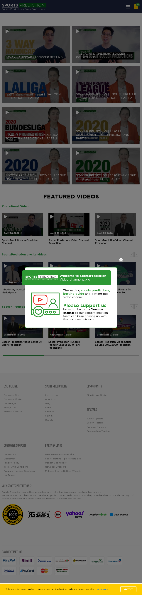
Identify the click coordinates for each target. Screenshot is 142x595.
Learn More (102, 589)
